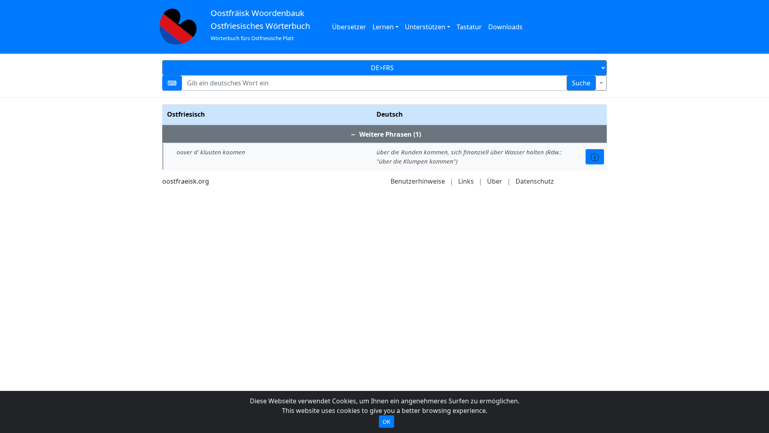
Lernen (383, 26)
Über (494, 181)
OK (386, 421)
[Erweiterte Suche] (601, 83)
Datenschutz (534, 181)
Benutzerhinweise (418, 181)
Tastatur (469, 26)
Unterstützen (425, 26)
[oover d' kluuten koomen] (595, 156)
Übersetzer (349, 26)
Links (466, 181)
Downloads (505, 26)
